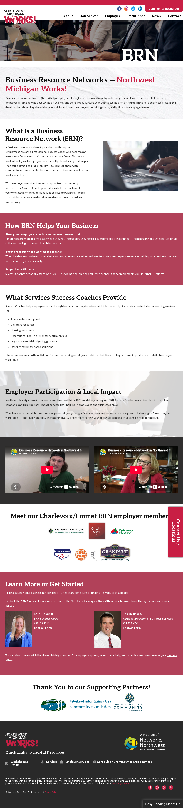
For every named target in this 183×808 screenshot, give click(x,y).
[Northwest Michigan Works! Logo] (20, 17)
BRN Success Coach (33, 601)
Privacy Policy (51, 792)
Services (51, 762)
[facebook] (119, 8)
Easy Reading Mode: (162, 804)
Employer (112, 16)
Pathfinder (136, 16)
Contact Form (43, 628)
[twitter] (133, 8)
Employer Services (77, 762)
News (156, 16)
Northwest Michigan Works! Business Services (100, 601)
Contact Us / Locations (175, 532)
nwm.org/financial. (121, 783)
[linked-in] (140, 8)
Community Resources (164, 8)
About (68, 16)
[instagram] (126, 8)
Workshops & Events (19, 763)
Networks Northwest (144, 743)
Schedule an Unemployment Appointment (124, 762)
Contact (174, 16)
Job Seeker (89, 16)
